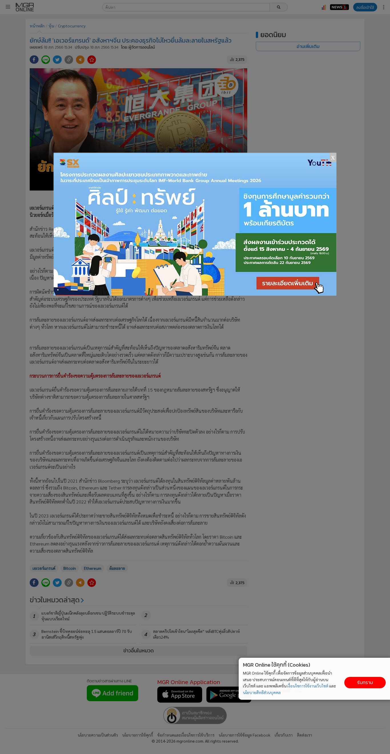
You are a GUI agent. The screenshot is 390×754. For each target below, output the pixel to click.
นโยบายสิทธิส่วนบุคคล (262, 692)
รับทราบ (365, 682)
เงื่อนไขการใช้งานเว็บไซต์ (307, 685)
